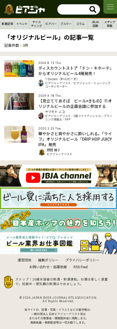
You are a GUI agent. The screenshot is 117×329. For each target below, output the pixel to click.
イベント (22, 23)
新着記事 (7, 23)
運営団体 (24, 260)
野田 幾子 (53, 150)
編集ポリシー (48, 260)
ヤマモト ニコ (55, 112)
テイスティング (36, 24)
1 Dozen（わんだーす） (62, 79)
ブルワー (66, 23)
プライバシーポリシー (82, 260)
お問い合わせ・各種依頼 (48, 267)
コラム (80, 23)
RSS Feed (81, 267)
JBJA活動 (95, 24)
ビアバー (51, 23)
